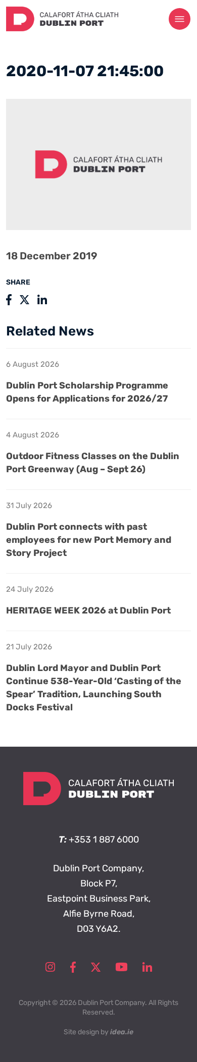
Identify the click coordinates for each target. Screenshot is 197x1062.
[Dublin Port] (62, 28)
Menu (180, 19)
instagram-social (50, 967)
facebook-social (73, 967)
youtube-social (121, 967)
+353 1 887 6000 (104, 839)
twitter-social (96, 967)
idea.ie (121, 1032)
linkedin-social (147, 967)
